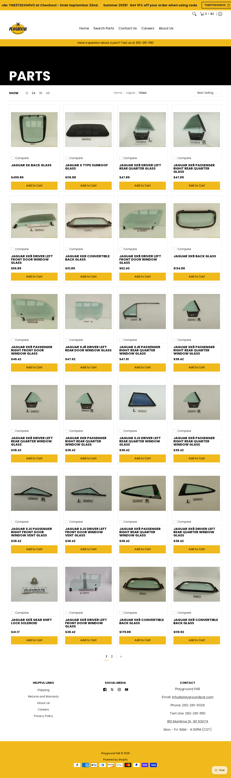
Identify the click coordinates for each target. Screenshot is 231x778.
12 (27, 93)
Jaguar (130, 93)
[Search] (194, 14)
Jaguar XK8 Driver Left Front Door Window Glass (32, 259)
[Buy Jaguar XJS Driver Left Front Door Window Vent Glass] (88, 493)
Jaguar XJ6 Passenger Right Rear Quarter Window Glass (139, 350)
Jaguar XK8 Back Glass (194, 256)
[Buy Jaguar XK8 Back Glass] (196, 220)
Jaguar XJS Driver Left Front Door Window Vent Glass (86, 532)
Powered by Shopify (115, 759)
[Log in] (220, 14)
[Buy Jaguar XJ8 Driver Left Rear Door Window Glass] (88, 311)
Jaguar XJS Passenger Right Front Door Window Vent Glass (31, 532)
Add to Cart (34, 185)
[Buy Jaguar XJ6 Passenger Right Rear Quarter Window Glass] (142, 311)
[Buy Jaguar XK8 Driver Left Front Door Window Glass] (34, 220)
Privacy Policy (43, 716)
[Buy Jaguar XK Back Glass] (34, 129)
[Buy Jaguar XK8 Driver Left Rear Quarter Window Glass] (34, 402)
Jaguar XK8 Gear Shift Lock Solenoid (31, 621)
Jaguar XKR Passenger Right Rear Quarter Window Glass (85, 441)
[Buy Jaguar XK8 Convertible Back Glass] (142, 584)
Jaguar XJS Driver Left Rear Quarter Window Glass (140, 441)
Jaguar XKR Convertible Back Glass (87, 258)
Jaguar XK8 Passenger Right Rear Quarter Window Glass (194, 350)
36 (40, 93)
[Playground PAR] (18, 28)
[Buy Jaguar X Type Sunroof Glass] (88, 129)
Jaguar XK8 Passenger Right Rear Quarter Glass (194, 168)
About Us (43, 703)
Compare (22, 158)
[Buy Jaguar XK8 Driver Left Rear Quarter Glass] (142, 129)
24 (33, 93)
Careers (43, 709)
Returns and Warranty (43, 696)
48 (48, 93)
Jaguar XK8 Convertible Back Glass (141, 621)
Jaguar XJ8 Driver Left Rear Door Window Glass (88, 348)
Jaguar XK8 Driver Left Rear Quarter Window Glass (32, 441)
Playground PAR (110, 753)
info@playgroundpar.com (192, 697)
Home (118, 93)
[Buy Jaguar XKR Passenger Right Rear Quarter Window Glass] (88, 402)
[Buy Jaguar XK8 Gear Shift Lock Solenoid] (34, 584)
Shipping (43, 690)
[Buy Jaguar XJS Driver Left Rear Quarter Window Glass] (142, 402)
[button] (104, 689)
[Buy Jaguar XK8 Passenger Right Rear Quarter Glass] (196, 129)
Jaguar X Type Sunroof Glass (86, 167)
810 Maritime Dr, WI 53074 (187, 721)
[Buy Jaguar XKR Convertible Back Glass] (88, 220)
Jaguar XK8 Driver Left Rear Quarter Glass (140, 167)
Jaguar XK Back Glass (31, 165)
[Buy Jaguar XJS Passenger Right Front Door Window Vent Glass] (34, 493)
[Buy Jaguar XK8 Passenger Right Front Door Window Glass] (34, 311)
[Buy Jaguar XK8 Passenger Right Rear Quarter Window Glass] (196, 311)
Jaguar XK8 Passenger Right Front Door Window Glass (31, 350)
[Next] (122, 657)
